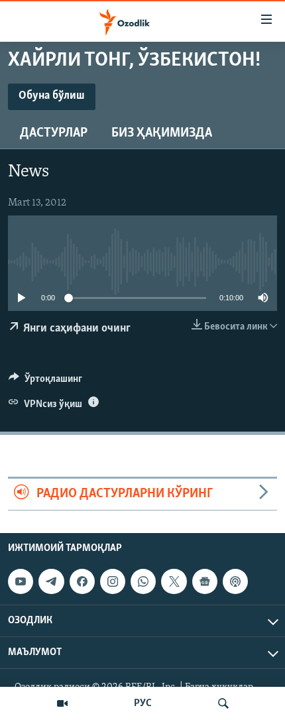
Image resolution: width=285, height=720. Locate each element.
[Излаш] (223, 703)
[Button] (45, 381)
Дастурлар (53, 133)
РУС (143, 703)
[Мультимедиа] (62, 703)
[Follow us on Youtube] (20, 581)
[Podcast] (235, 581)
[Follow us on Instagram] (112, 581)
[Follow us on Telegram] (51, 581)
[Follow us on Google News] (204, 581)
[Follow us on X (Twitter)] (173, 581)
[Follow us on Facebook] (82, 581)
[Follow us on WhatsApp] (143, 581)
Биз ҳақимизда (161, 133)
